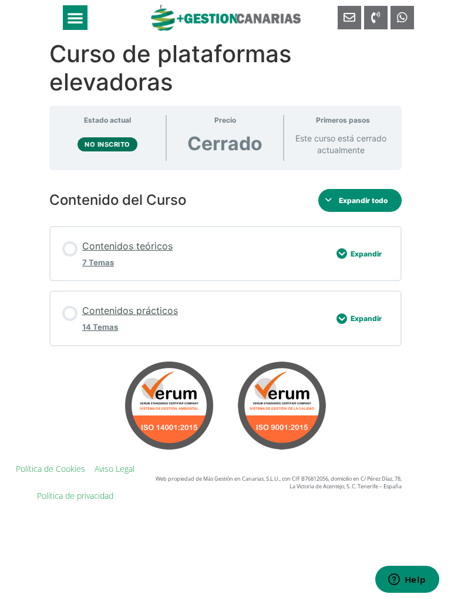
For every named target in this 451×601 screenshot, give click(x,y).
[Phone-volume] (376, 17)
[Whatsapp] (402, 17)
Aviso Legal (114, 468)
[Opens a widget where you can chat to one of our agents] (407, 580)
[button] (75, 17)
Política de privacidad (75, 495)
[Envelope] (349, 17)
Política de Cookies (50, 468)
